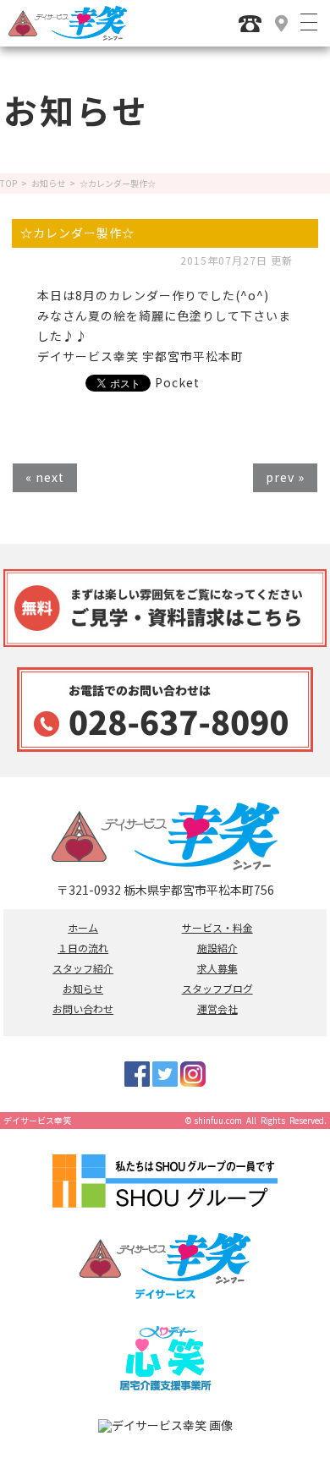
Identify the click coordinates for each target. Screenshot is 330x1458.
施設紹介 (217, 948)
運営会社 (217, 1009)
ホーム (83, 928)
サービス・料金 (217, 928)
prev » (285, 477)
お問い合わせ (82, 1009)
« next (44, 477)
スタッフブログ (217, 989)
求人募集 (217, 968)
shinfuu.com (218, 1120)
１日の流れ (83, 948)
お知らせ (48, 183)
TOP (8, 183)
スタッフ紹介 (82, 968)
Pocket (177, 382)
